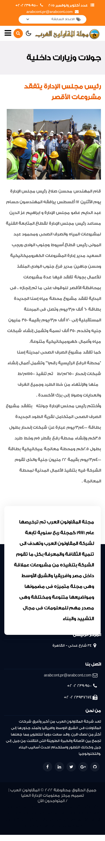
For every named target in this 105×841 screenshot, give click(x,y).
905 (45, 826)
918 (51, 820)
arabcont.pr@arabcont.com (49, 12)
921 (30, 820)
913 (86, 820)
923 (15, 820)
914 (79, 820)
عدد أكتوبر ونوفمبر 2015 (68, 5)
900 (64, 826)
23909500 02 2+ (26, 5)
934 (25, 813)
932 (42, 813)
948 (9, 807)
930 (57, 813)
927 (80, 813)
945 (33, 807)
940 (71, 807)
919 (44, 820)
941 (64, 807)
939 (78, 807)
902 (52, 826)
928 (72, 813)
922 (23, 820)
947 (17, 807)
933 (33, 813)
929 (64, 813)
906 (38, 826)
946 (25, 807)
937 (95, 807)
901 (58, 826)
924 (7, 820)
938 (87, 807)
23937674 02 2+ (78, 697)
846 (78, 826)
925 (96, 813)
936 (9, 813)
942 (57, 807)
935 (17, 813)
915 (72, 820)
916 (65, 820)
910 (25, 826)
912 (92, 820)
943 (49, 807)
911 (98, 820)
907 (31, 826)
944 (41, 807)
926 (88, 813)
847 (70, 826)
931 (49, 813)
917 (58, 820)
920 (37, 820)
